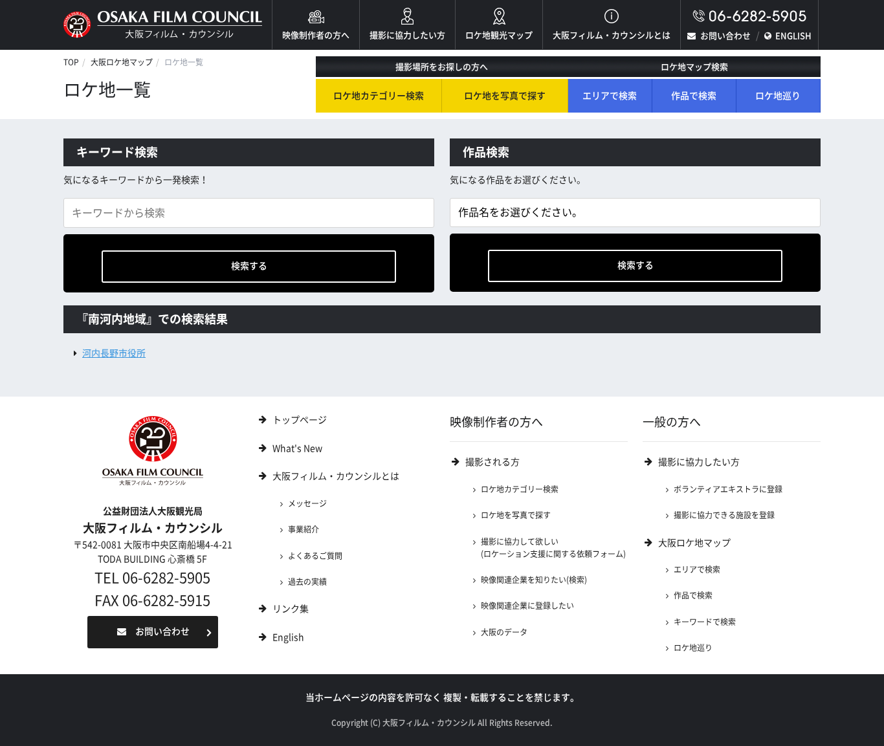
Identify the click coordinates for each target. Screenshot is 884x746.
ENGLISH (793, 36)
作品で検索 (693, 95)
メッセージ (307, 503)
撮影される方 (492, 461)
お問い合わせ (725, 36)
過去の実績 (307, 582)
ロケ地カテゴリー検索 (378, 95)
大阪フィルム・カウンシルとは (611, 35)
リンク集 (290, 608)
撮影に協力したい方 (407, 35)
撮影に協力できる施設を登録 (724, 515)
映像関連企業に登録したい (527, 605)
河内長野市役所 (114, 353)
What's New (297, 448)
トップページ (299, 419)
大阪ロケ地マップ (122, 62)
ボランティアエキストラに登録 (728, 489)
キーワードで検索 (705, 622)
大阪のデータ (504, 632)
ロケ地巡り (778, 95)
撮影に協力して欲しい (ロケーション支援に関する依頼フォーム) (553, 548)
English (288, 637)
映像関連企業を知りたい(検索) (534, 580)
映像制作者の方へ (315, 35)
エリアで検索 (609, 95)
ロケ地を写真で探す (505, 95)
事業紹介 (303, 529)
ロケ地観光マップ (499, 35)
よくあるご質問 (315, 556)
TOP (71, 62)
